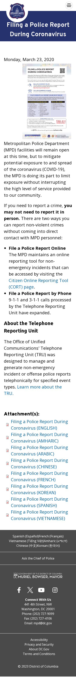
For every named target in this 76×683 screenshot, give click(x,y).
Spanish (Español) (26, 536)
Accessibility (39, 640)
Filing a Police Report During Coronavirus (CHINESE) (39, 463)
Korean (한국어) (48, 545)
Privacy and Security (39, 644)
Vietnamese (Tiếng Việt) (26, 541)
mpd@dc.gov (43, 623)
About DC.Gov (39, 649)
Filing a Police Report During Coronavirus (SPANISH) (39, 502)
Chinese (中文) (26, 545)
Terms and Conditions (39, 654)
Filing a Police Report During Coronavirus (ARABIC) (39, 450)
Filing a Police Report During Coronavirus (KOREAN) (39, 489)
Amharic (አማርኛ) (55, 541)
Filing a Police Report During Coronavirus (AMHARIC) (39, 437)
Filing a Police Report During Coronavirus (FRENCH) (39, 476)
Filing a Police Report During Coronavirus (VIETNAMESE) (39, 515)
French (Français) (51, 536)
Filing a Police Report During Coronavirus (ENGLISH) (39, 424)
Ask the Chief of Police (38, 558)
